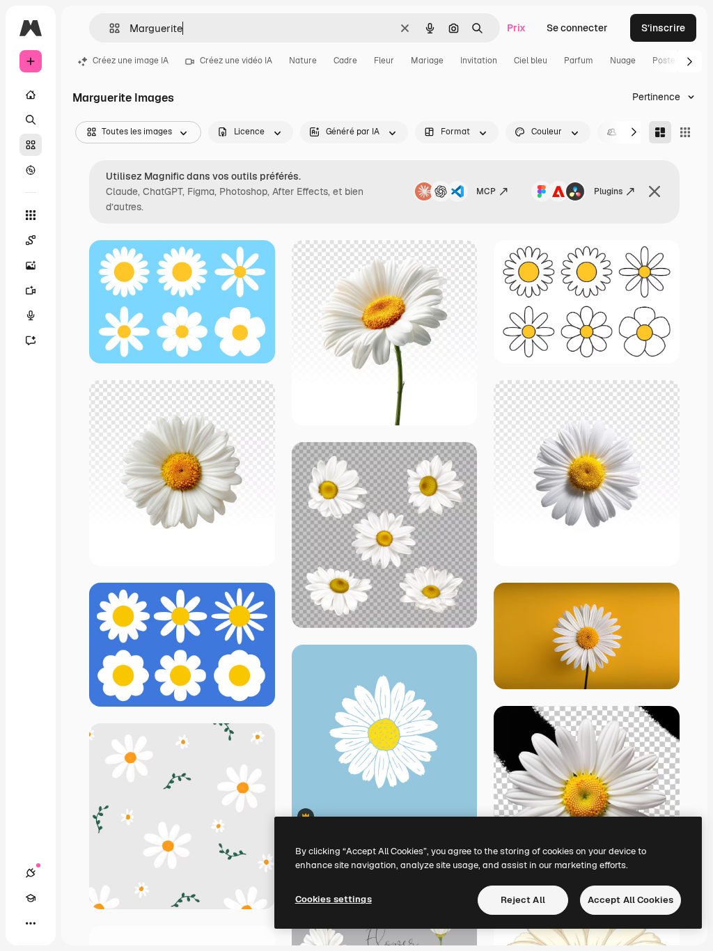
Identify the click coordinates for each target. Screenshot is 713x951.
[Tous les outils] (30, 215)
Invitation (478, 60)
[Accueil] (30, 95)
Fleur (384, 60)
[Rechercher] (30, 120)
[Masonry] (660, 132)
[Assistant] (30, 340)
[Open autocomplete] (109, 28)
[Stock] (30, 145)
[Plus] (30, 923)
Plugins (608, 191)
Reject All (523, 900)
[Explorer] (30, 170)
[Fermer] (654, 191)
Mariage (427, 60)
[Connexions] (30, 873)
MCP (486, 191)
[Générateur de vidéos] (30, 290)
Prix (516, 28)
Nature (303, 60)
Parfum (578, 60)
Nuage (623, 60)
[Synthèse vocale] (30, 315)
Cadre (345, 60)
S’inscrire (663, 28)
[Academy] (30, 898)
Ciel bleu (530, 60)
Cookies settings (333, 899)
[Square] (685, 132)
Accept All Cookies (630, 900)
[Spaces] (30, 240)
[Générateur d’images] (30, 265)
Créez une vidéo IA (236, 60)
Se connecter (577, 28)
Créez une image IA (131, 60)
